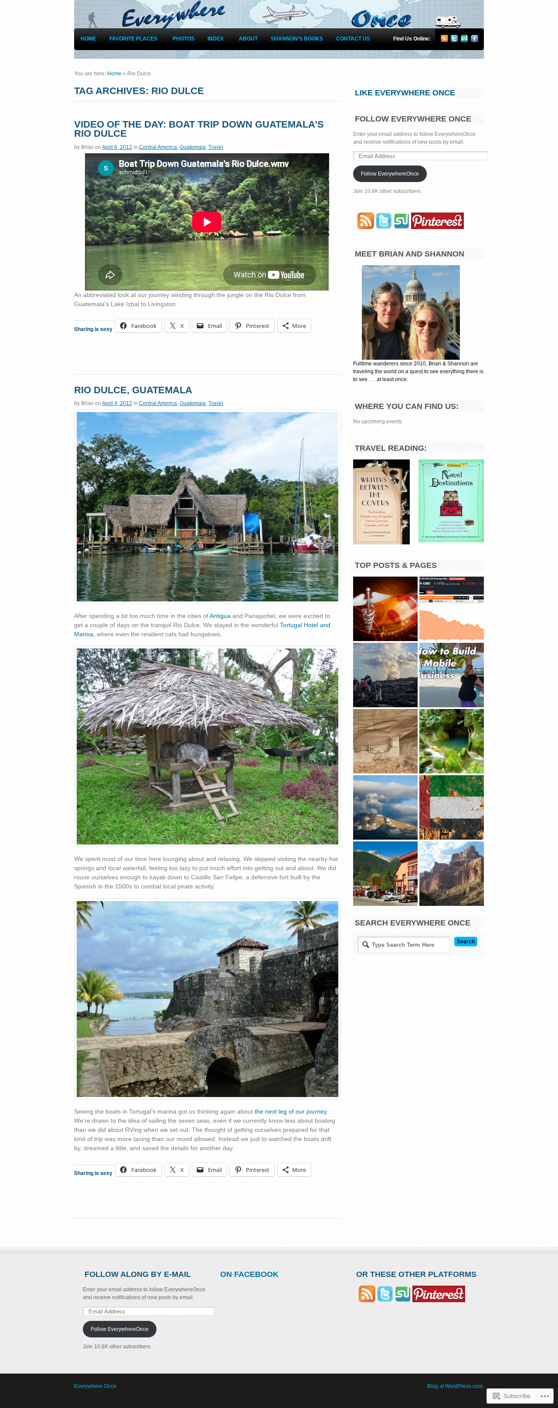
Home (88, 39)
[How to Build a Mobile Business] (451, 675)
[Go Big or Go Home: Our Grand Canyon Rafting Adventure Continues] (451, 873)
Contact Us (353, 39)
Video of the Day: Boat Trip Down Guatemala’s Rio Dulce (199, 129)
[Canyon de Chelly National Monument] (385, 741)
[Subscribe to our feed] (363, 227)
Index (216, 39)
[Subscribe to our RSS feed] (444, 40)
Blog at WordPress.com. (455, 1386)
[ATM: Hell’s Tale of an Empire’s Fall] (451, 741)
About (248, 39)
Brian (87, 147)
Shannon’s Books (297, 39)
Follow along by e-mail (138, 1274)
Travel (215, 147)
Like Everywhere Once (405, 92)
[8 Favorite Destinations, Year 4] (385, 675)
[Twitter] (454, 40)
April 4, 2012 (117, 403)
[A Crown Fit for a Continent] (385, 807)
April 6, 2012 (117, 147)
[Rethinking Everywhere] (451, 807)
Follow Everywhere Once (413, 119)
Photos (183, 39)
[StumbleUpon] (464, 40)
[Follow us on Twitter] (383, 227)
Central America (158, 147)
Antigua (220, 615)
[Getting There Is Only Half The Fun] (385, 873)
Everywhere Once (95, 1386)
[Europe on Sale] (451, 609)
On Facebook (249, 1274)
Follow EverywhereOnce (390, 174)
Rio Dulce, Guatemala (133, 390)
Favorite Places (133, 39)
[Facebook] (475, 40)
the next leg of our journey (291, 1111)
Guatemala (193, 147)
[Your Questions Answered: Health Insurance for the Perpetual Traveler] (385, 609)
